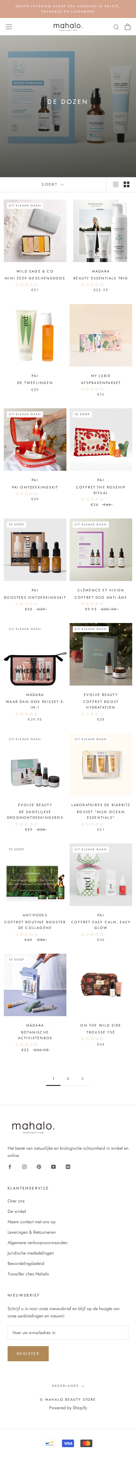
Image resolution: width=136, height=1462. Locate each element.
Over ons (16, 1201)
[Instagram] (24, 1166)
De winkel (17, 1211)
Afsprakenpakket (101, 382)
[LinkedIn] (68, 1166)
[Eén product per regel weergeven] (116, 184)
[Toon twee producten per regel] (126, 184)
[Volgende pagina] (82, 1079)
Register (28, 1354)
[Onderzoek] (116, 26)
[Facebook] (10, 1166)
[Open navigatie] (9, 26)
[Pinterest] (39, 1166)
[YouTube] (53, 1166)
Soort (50, 184)
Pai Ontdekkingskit (35, 487)
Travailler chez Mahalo (28, 1274)
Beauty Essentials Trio (100, 278)
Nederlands (65, 1385)
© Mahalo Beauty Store (68, 1399)
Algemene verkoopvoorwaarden (37, 1242)
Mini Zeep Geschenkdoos (35, 278)
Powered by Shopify (68, 1408)
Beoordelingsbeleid (26, 1263)
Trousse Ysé (101, 1032)
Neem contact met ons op (32, 1222)
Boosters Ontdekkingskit (35, 597)
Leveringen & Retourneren (32, 1232)
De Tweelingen (35, 382)
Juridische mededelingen (31, 1253)
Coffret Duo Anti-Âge (101, 597)
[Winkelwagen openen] (127, 27)
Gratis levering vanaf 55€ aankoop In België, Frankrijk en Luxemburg (68, 9)
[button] (27, 284)
